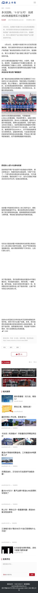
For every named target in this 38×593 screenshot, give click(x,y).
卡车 (4, 347)
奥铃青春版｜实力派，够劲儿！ (25, 397)
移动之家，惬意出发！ (23, 406)
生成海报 (7, 362)
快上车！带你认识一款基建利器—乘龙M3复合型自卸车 (18, 510)
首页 (3, 8)
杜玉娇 (4, 20)
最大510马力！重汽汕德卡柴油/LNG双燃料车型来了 (19, 491)
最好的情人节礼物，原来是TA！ (14, 417)
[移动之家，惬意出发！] (7, 409)
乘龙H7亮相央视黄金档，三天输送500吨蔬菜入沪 (19, 453)
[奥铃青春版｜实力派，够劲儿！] (7, 398)
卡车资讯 (29, 20)
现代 (11, 347)
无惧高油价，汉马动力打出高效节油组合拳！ (18, 472)
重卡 (34, 20)
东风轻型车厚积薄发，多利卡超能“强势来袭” (25, 548)
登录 (4, 574)
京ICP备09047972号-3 (9, 588)
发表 (32, 574)
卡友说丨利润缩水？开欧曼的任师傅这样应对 (19, 434)
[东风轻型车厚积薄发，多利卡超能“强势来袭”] (7, 550)
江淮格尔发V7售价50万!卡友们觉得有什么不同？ (18, 529)
